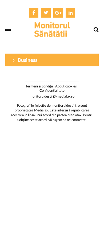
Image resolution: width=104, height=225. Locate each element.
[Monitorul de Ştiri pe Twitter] (46, 13)
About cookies (66, 86)
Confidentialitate (52, 91)
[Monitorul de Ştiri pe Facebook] (33, 13)
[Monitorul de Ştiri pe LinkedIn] (70, 13)
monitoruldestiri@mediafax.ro (52, 96)
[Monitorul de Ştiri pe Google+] (58, 13)
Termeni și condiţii (39, 86)
